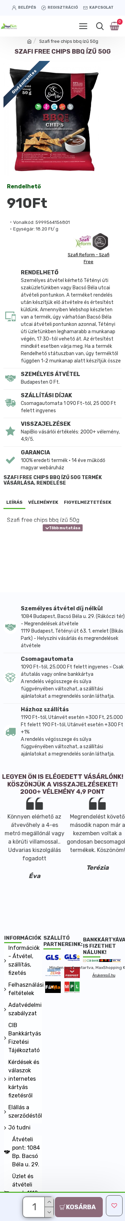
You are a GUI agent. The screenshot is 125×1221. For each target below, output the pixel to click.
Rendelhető (24, 186)
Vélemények (43, 502)
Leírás (14, 502)
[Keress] (100, 26)
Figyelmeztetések (87, 502)
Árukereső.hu (103, 975)
